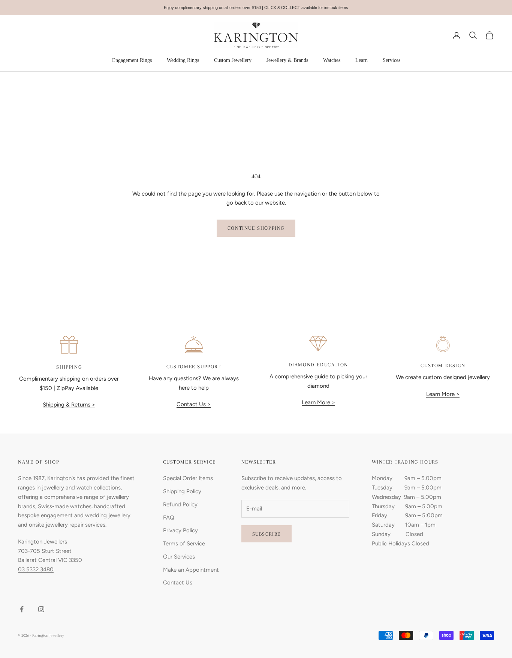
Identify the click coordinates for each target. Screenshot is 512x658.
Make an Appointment (191, 569)
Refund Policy (180, 504)
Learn (361, 60)
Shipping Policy (182, 491)
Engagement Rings (132, 60)
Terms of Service (184, 543)
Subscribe (266, 534)
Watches (331, 60)
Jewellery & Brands (287, 60)
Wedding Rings (183, 60)
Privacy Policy (180, 530)
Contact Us (177, 582)
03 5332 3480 (36, 569)
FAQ (168, 517)
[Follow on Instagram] (41, 609)
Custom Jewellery (233, 60)
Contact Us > (194, 404)
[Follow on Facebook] (21, 609)
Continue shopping (256, 228)
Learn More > (318, 402)
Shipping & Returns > (69, 404)
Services (391, 60)
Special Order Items (188, 478)
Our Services (179, 556)
